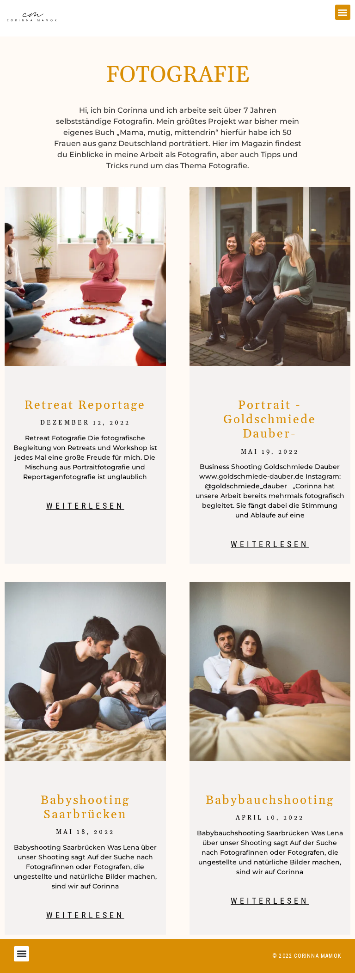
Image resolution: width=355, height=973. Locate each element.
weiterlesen (85, 506)
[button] (342, 12)
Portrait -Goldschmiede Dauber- (269, 420)
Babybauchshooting (270, 800)
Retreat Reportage (85, 405)
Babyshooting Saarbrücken (85, 807)
